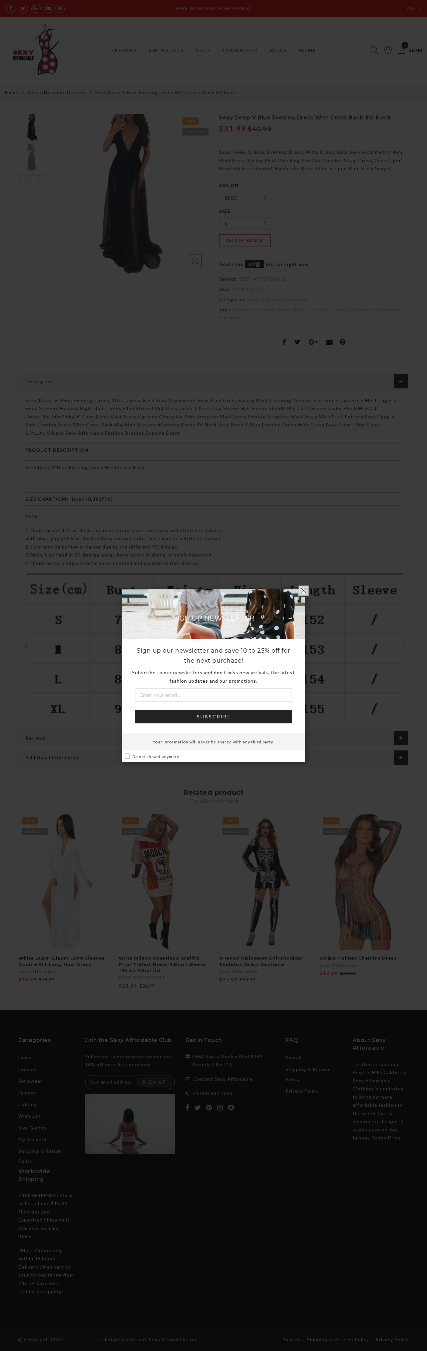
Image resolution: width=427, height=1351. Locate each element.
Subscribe (214, 716)
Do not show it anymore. (156, 756)
